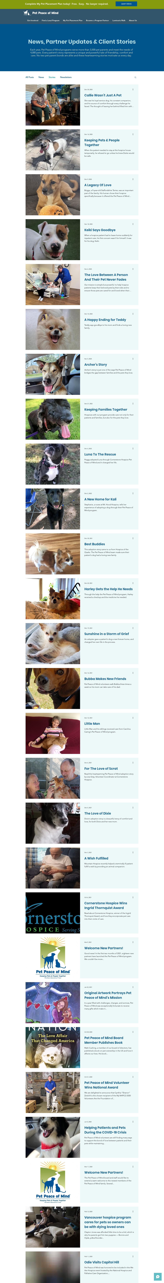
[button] (135, 77)
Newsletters (66, 77)
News (41, 77)
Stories (52, 77)
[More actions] (133, 89)
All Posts (30, 77)
